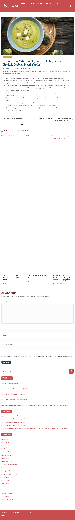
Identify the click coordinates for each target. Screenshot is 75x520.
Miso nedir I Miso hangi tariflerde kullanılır (14, 400)
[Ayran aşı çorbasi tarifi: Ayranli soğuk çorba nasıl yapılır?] (62, 136)
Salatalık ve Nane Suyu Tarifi (13, 118)
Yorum (4, 302)
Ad (3, 327)
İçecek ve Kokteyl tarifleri (9, 465)
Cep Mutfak (17, 68)
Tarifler (3, 487)
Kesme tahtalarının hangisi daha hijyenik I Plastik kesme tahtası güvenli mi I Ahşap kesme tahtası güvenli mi (34, 405)
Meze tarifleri (5, 477)
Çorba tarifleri (8, 57)
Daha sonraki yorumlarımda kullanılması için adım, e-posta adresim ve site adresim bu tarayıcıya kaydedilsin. (37, 356)
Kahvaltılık (49, 3)
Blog (2, 446)
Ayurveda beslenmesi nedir (9, 384)
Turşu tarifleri (5, 496)
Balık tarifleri (5, 442)
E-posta (4, 336)
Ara (71, 371)
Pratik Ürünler (33, 8)
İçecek (22, 8)
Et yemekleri (5, 458)
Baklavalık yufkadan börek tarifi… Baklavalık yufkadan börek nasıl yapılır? (55, 119)
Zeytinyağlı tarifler (7, 499)
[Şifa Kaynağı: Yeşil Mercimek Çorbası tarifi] (12, 136)
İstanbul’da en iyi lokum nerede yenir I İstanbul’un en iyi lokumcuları (22, 389)
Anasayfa (23, 3)
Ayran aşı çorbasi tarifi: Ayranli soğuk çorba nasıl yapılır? (61, 277)
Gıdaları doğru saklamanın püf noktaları (13, 394)
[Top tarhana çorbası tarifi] (37, 136)
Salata (39, 3)
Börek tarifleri (5, 449)
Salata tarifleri (5, 484)
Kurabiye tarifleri (6, 471)
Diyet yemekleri (6, 455)
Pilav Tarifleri (5, 480)
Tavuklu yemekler (6, 493)
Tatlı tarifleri (5, 490)
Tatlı (57, 3)
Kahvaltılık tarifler (6, 468)
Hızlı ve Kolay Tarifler (7, 461)
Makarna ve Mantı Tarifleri (9, 474)
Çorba (32, 3)
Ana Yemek (4, 439)
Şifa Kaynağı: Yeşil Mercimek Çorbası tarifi (11, 277)
